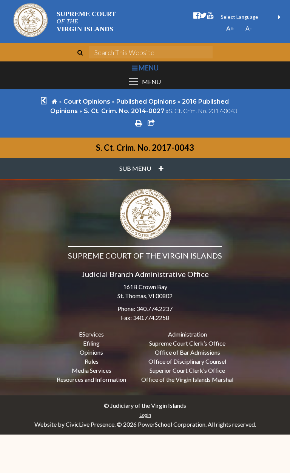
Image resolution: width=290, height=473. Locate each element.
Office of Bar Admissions (187, 352)
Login (145, 415)
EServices (91, 334)
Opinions (91, 352)
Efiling (91, 343)
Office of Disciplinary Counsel (187, 361)
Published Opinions (146, 101)
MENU (148, 68)
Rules (92, 361)
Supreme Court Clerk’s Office (187, 343)
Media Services (91, 370)
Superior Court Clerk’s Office (187, 370)
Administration (187, 334)
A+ (230, 28)
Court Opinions (86, 101)
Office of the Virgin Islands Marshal (187, 379)
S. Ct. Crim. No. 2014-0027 (124, 111)
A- (248, 28)
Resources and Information (91, 379)
